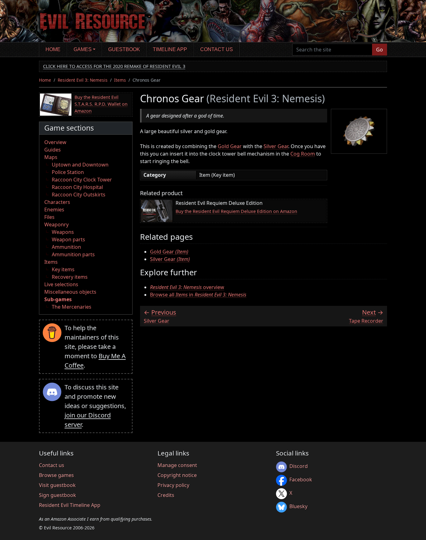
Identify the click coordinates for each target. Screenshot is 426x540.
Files (49, 217)
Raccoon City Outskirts (78, 194)
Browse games (56, 475)
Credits (165, 495)
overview (187, 287)
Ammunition (66, 246)
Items (120, 80)
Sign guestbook (57, 495)
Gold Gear (230, 146)
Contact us (216, 49)
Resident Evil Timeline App (69, 505)
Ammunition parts (73, 254)
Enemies (54, 209)
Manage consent (177, 465)
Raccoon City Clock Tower (82, 179)
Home (53, 49)
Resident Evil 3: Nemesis (83, 80)
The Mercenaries (71, 306)
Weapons (63, 232)
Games (83, 49)
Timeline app (170, 49)
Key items (63, 269)
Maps (50, 157)
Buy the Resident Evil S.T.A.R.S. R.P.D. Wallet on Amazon (101, 103)
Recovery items (70, 276)
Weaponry (56, 224)
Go (379, 49)
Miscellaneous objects (70, 291)
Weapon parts (68, 239)
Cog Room (302, 153)
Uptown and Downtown (80, 164)
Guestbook (124, 49)
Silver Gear (276, 146)
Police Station (68, 172)
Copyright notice (177, 475)
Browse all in (198, 294)
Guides (52, 149)
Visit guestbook (57, 485)
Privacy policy (173, 485)
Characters (57, 202)
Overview (55, 142)
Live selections (61, 284)
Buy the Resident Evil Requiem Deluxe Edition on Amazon (236, 211)
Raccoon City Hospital (77, 187)
